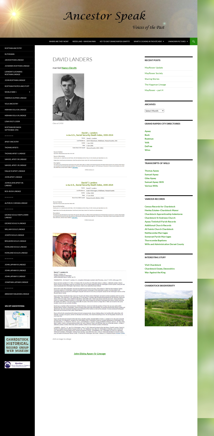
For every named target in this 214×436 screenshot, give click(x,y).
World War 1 (10, 92)
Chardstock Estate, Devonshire (160, 268)
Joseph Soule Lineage (14, 235)
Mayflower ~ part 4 (154, 90)
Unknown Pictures (177, 41)
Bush (147, 135)
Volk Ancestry (11, 104)
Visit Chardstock (153, 265)
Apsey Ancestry (12, 142)
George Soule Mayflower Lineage (16, 216)
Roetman (149, 138)
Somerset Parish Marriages (158, 236)
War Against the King (155, 272)
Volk (147, 142)
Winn (147, 150)
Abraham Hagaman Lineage (17, 294)
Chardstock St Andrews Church (160, 217)
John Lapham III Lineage (15, 265)
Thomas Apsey (152, 170)
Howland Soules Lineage (16, 253)
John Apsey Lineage (13, 177)
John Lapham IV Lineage (15, 270)
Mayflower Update (154, 67)
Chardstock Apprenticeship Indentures (164, 214)
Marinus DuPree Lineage (15, 98)
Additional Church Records (158, 225)
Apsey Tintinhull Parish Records (160, 221)
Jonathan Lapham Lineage (16, 282)
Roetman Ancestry (13, 48)
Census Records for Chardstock (160, 206)
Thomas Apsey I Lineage (15, 153)
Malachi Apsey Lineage (15, 171)
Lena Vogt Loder (12, 121)
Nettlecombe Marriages (156, 232)
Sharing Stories (152, 79)
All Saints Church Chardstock (159, 229)
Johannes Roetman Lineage (17, 66)
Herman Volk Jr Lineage (15, 115)
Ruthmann (9, 54)
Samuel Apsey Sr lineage (15, 159)
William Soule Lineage (15, 229)
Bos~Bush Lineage (13, 191)
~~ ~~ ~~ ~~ (9, 136)
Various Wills (151, 185)
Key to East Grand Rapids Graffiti (115, 41)
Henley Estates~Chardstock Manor (162, 210)
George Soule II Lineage (15, 223)
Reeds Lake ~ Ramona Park (84, 41)
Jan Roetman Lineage (14, 60)
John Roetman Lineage (15, 80)
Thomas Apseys (11, 147)
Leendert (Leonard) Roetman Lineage (13, 73)
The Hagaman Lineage (155, 84)
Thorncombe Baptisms (156, 240)
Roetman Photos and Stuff (17, 86)
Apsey (148, 131)
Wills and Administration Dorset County (164, 244)
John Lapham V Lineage (15, 276)
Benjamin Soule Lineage (15, 241)
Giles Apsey (150, 178)
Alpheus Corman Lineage (16, 203)
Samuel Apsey (151, 174)
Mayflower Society (154, 73)
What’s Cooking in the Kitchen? (148, 41)
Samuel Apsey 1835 (154, 182)
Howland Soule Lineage (16, 247)
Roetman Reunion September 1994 (13, 128)
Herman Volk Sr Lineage (15, 110)
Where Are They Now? (58, 41)
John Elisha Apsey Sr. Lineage (14, 184)
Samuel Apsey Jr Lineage (15, 165)
